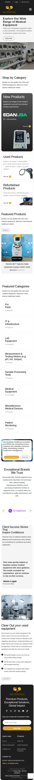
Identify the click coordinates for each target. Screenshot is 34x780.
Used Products (22, 745)
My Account (25, 2)
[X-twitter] (11, 711)
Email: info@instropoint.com (13, 760)
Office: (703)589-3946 (10, 763)
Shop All (20, 741)
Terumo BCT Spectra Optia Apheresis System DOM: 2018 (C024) (17, 266)
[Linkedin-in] (19, 711)
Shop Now (8, 38)
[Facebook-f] (7, 711)
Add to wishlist (26, 240)
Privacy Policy (17, 771)
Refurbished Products (21, 750)
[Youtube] (23, 711)
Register (7, 2)
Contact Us (6, 749)
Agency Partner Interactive (12, 775)
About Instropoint (8, 745)
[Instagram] (15, 711)
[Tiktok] (27, 711)
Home (4, 741)
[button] (3, 511)
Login (16, 2)
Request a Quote (17, 258)
